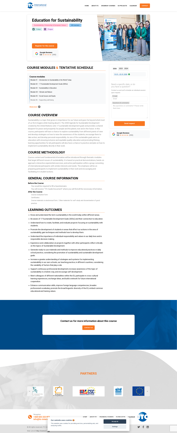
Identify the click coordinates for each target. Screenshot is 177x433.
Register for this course (44, 46)
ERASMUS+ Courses (108, 5)
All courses (75, 25)
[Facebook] (143, 427)
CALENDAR (133, 5)
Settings (115, 426)
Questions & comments (121, 103)
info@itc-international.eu (45, 419)
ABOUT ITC (95, 5)
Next (147, 391)
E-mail (115, 96)
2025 (121, 69)
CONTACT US (88, 327)
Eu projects (122, 5)
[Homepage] (36, 5)
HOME (87, 5)
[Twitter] (138, 427)
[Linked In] (148, 427)
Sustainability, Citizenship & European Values (50, 25)
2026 (115, 69)
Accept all (115, 421)
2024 (126, 69)
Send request (129, 124)
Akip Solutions (41, 431)
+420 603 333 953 (41, 417)
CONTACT (145, 5)
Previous (29, 391)
